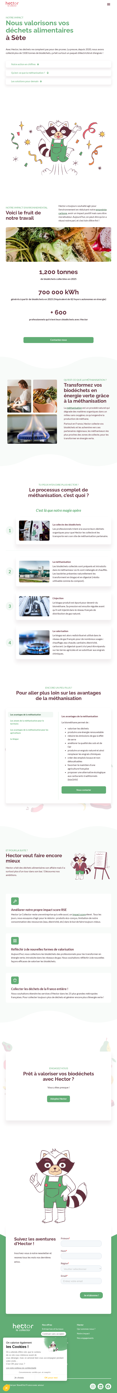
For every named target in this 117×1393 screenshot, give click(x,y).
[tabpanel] (83, 756)
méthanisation (74, 407)
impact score (79, 914)
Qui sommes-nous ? (86, 1329)
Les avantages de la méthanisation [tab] (25, 714)
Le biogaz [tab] (14, 739)
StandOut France (25, 1385)
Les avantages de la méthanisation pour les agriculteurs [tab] (29, 731)
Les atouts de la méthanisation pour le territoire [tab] (27, 722)
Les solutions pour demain (25, 81)
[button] (108, 4)
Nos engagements (85, 1338)
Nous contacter (83, 790)
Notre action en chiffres (23, 64)
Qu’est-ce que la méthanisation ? (28, 72)
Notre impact (83, 1333)
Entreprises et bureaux (52, 1329)
